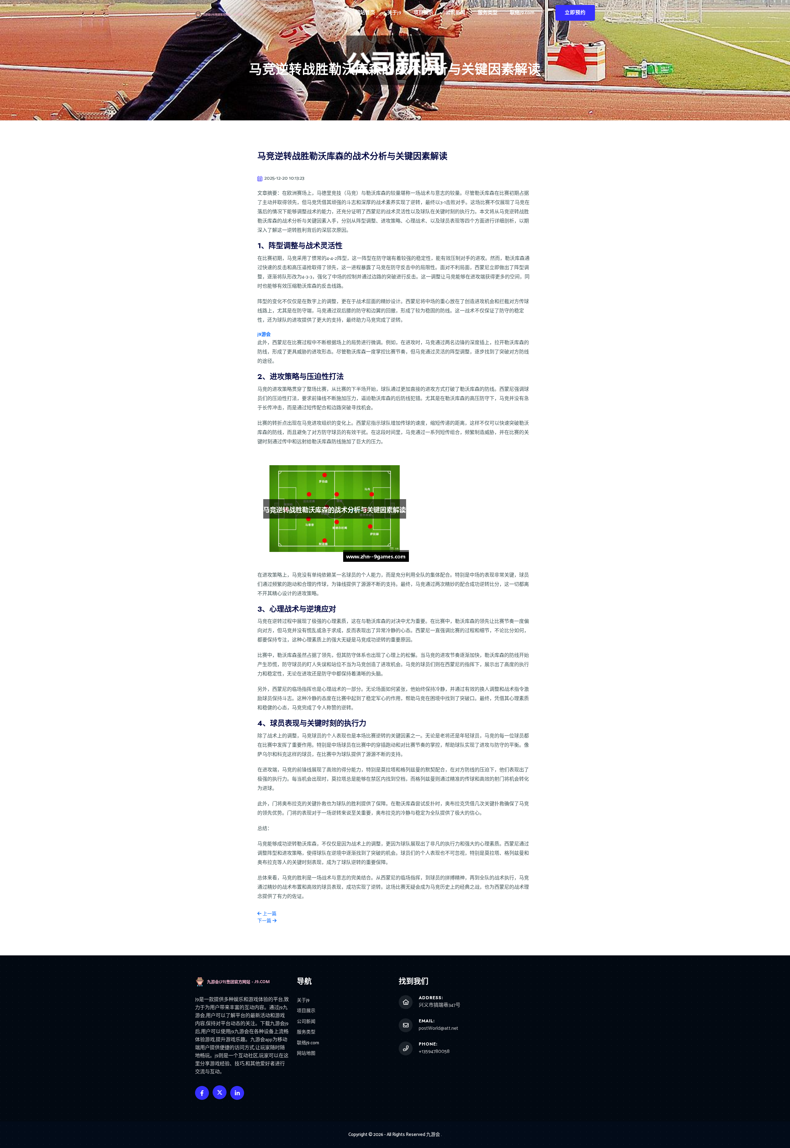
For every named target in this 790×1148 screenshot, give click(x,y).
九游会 (433, 1134)
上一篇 (268, 914)
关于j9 (394, 13)
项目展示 (423, 13)
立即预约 (575, 13)
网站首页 (365, 13)
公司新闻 (455, 13)
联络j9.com (522, 13)
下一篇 (264, 921)
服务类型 (487, 13)
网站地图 (306, 1053)
